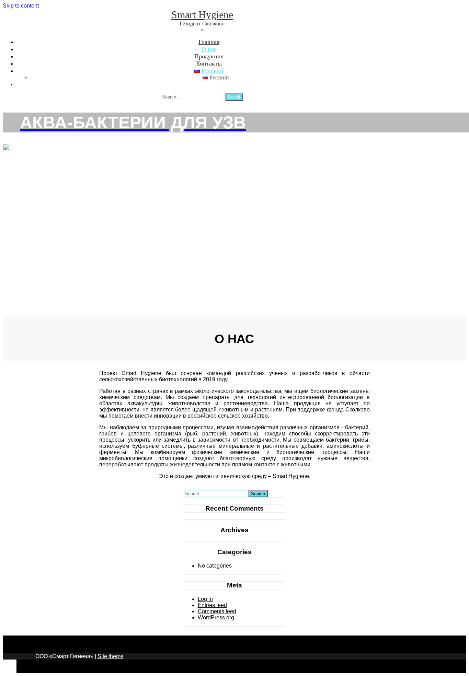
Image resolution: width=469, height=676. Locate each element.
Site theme (111, 656)
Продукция (209, 56)
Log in (205, 599)
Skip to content (21, 6)
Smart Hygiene (202, 14)
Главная (208, 41)
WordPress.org (216, 617)
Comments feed (217, 611)
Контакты (209, 63)
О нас (209, 49)
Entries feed (212, 605)
